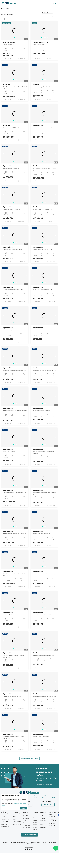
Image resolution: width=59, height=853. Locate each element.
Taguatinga (26, 825)
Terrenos (4, 824)
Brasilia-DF (26, 828)
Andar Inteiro (17, 821)
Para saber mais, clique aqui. (14, 804)
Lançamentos (5, 826)
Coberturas (4, 821)
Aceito (23, 808)
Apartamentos (5, 819)
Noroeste (26, 818)
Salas (14, 816)
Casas (3, 816)
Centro (35, 825)
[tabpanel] (14, 30)
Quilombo (43, 827)
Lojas (14, 819)
